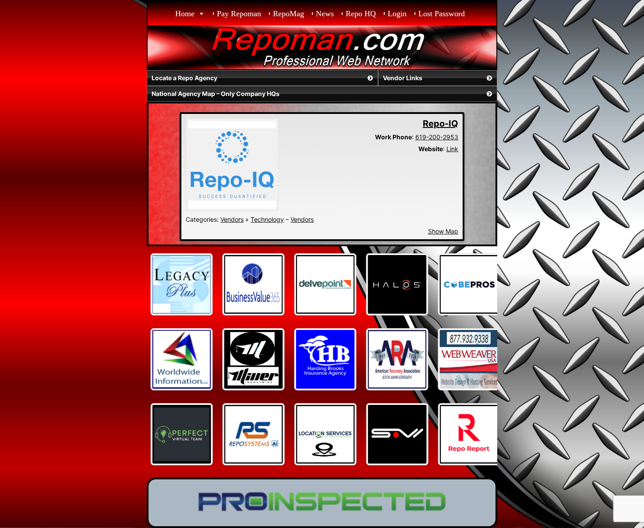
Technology (267, 219)
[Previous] (165, 284)
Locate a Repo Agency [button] (184, 78)
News (325, 13)
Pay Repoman (239, 13)
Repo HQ (361, 13)
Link (452, 148)
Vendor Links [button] (402, 78)
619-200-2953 (436, 137)
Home (185, 13)
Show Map (443, 231)
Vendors (232, 219)
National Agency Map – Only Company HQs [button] (216, 93)
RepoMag (288, 13)
